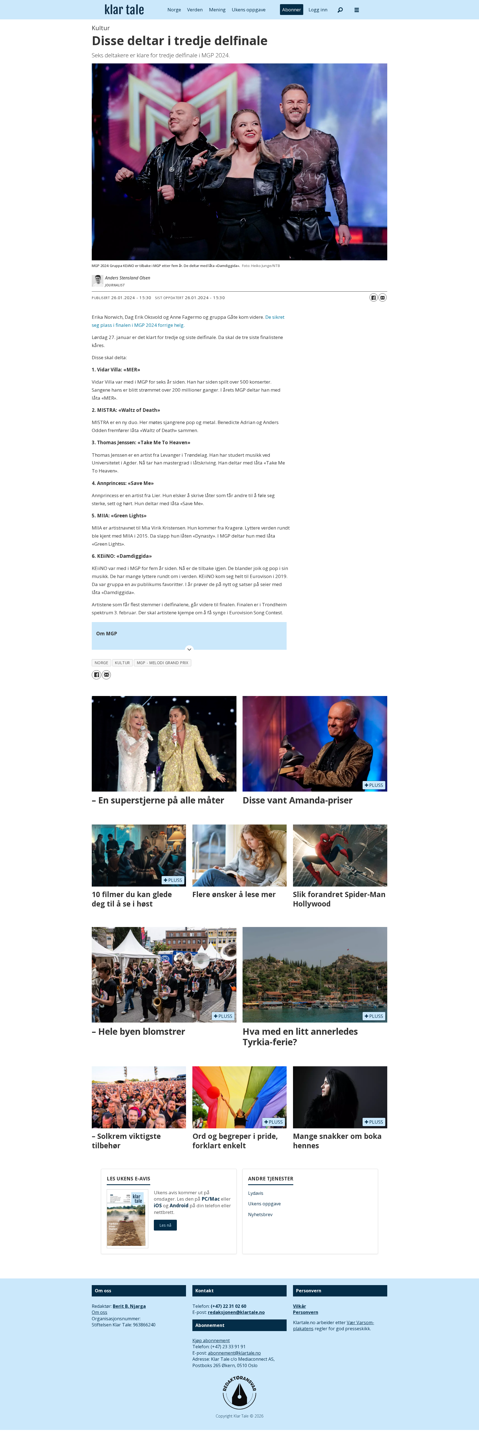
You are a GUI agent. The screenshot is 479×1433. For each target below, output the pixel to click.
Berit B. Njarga (129, 1306)
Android (179, 1205)
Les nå (165, 1225)
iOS (158, 1205)
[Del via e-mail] (382, 297)
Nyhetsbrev (260, 1214)
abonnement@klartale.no (234, 1353)
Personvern (305, 1312)
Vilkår (299, 1306)
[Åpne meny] (357, 10)
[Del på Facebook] (374, 297)
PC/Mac (211, 1199)
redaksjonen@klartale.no (236, 1312)
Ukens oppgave (249, 9)
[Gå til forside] (124, 9)
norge (101, 662)
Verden (195, 9)
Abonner (291, 9)
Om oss (99, 1312)
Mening (217, 9)
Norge (174, 9)
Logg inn (318, 9)
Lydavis (255, 1193)
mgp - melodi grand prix (162, 662)
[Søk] (340, 9)
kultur (122, 662)
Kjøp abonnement (211, 1340)
